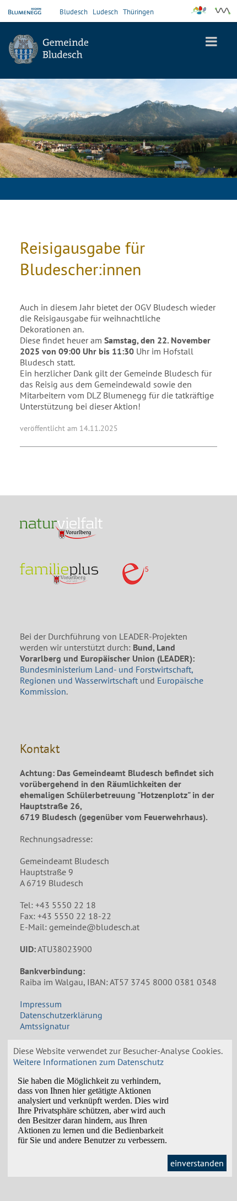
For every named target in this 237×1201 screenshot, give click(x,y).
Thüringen (138, 12)
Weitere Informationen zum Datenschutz (88, 1061)
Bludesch (74, 12)
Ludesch (105, 12)
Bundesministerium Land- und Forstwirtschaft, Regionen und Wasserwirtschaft (106, 675)
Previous (17, 142)
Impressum (41, 1003)
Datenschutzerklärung (61, 1014)
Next (220, 142)
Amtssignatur (44, 1025)
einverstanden (197, 1163)
